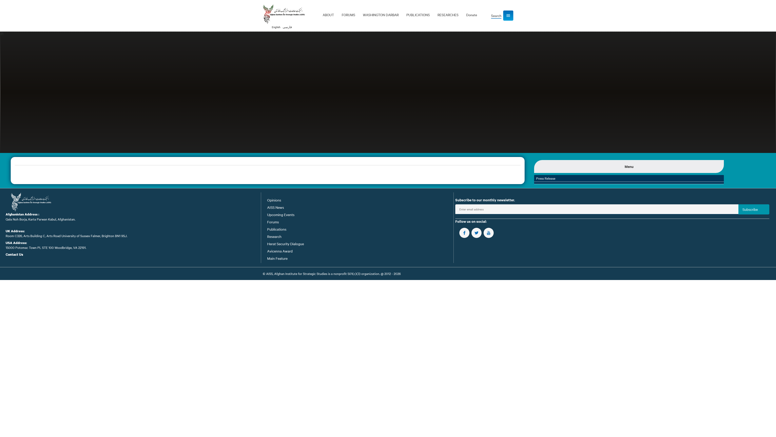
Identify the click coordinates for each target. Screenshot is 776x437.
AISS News (275, 207)
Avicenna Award (280, 251)
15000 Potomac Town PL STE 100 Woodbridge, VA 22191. (46, 247)
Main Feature (277, 258)
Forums (273, 222)
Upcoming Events (280, 214)
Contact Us (14, 254)
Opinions (274, 200)
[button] (508, 16)
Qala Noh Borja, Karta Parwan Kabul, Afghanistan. (40, 219)
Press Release (545, 178)
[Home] (284, 14)
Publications (276, 229)
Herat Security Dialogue (285, 243)
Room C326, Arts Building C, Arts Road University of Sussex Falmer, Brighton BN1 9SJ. (66, 235)
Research (274, 236)
